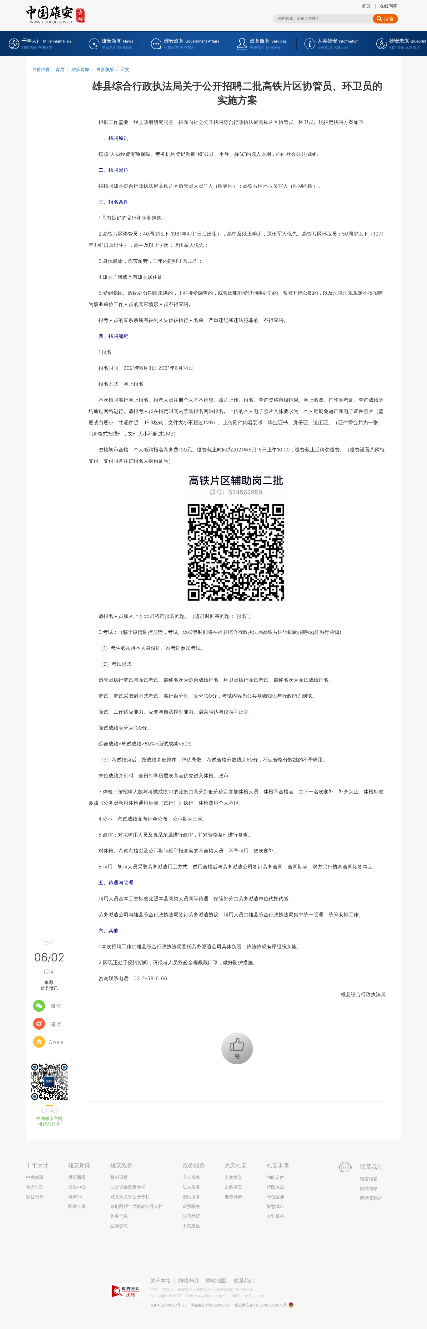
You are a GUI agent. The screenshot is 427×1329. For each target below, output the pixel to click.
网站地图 (216, 1280)
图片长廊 (77, 1206)
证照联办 (191, 1206)
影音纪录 (34, 1196)
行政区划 (275, 1186)
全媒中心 (77, 1186)
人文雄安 (233, 1177)
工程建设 (191, 1225)
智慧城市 (275, 1206)
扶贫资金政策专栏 (127, 1186)
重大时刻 (34, 1186)
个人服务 (191, 1177)
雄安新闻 (80, 69)
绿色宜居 (275, 1196)
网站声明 (188, 1280)
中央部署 (34, 1177)
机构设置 (119, 1177)
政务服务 (194, 1165)
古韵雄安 (233, 1186)
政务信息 (119, 1216)
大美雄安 (235, 1165)
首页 (366, 5)
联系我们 (244, 1280)
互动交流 (119, 1225)
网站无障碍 (371, 1198)
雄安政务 (121, 1165)
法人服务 (191, 1186)
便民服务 (191, 1196)
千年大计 (37, 1165)
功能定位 (275, 1177)
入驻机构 (275, 1216)
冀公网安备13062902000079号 (261, 1305)
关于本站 (160, 1280)
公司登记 (191, 1216)
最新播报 (104, 69)
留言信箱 (369, 1178)
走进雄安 (233, 1196)
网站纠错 (369, 1188)
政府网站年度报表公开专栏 (136, 1206)
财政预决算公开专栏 (130, 1196)
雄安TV (75, 1196)
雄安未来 (278, 1165)
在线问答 (388, 5)
